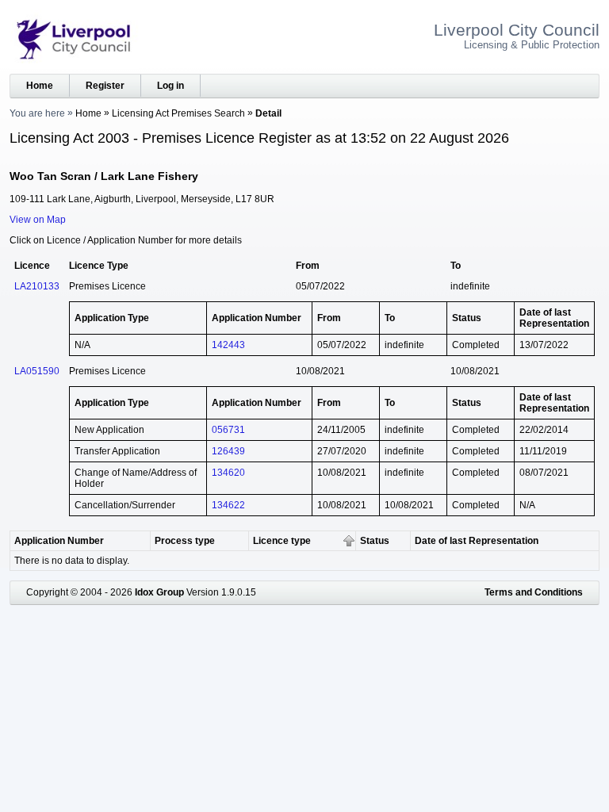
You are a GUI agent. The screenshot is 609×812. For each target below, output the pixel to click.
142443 (228, 344)
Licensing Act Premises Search (178, 113)
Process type (185, 540)
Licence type (282, 540)
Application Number (59, 540)
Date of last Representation (476, 540)
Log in (170, 85)
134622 (228, 505)
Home (39, 85)
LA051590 (36, 371)
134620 (228, 472)
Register (105, 85)
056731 (228, 429)
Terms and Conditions (534, 592)
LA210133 (36, 286)
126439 (228, 451)
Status (374, 540)
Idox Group (159, 592)
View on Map (38, 219)
